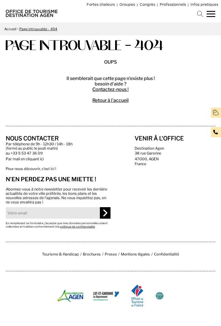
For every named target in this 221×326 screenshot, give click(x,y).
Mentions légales (135, 254)
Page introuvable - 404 (38, 29)
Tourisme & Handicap (60, 254)
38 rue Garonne (148, 153)
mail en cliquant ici (28, 159)
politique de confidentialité (77, 226)
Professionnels (173, 4)
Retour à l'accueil (110, 100)
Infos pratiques (204, 4)
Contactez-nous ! (110, 89)
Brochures (92, 254)
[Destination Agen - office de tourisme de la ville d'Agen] (32, 15)
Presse (111, 254)
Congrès (147, 4)
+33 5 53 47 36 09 (27, 153)
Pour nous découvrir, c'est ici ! (31, 169)
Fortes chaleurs (101, 4)
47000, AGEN (147, 159)
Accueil (10, 29)
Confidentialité (166, 254)
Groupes (127, 4)
